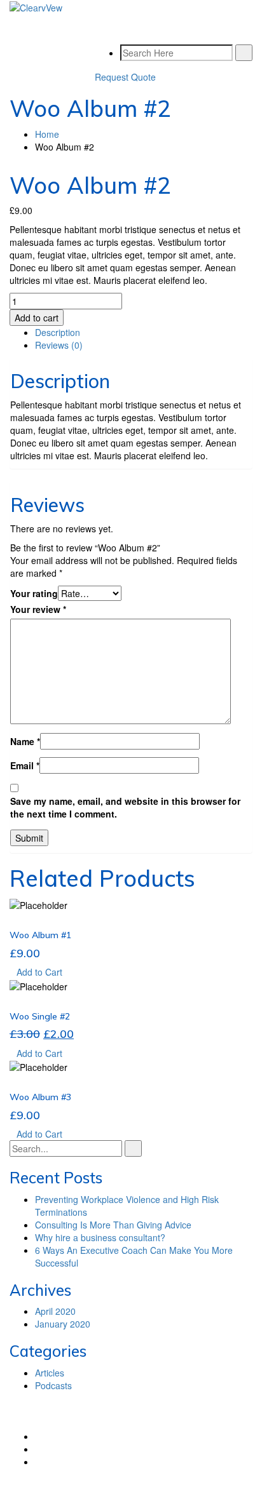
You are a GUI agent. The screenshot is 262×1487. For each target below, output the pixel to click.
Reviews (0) (59, 345)
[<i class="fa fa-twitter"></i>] (38, 1436)
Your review (38, 609)
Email (24, 765)
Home (47, 134)
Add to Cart (39, 972)
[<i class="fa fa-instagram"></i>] (38, 1461)
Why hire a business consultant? (100, 1237)
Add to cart (37, 317)
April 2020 (55, 1311)
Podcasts (53, 1385)
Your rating (34, 593)
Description (57, 332)
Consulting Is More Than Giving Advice (113, 1224)
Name (25, 741)
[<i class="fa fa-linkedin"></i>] (38, 1449)
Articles (49, 1372)
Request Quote (125, 77)
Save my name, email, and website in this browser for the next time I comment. (125, 807)
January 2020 (62, 1323)
